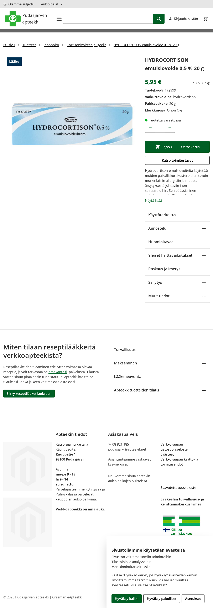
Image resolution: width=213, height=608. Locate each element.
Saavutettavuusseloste (178, 487)
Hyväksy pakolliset (161, 598)
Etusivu (9, 45)
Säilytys (155, 282)
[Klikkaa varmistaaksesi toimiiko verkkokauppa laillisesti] (185, 530)
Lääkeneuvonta (127, 376)
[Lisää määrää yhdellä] (170, 128)
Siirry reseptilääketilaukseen (29, 393)
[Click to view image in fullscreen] (72, 124)
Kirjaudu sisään (186, 18)
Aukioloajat (49, 4)
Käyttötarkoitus (162, 214)
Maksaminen (125, 362)
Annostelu (157, 228)
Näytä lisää (153, 200)
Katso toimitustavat (177, 160)
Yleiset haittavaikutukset (170, 255)
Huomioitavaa (160, 241)
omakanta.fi (57, 372)
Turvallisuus (125, 349)
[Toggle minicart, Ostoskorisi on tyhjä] (205, 18)
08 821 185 (120, 444)
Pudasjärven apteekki (34, 18)
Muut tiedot (159, 295)
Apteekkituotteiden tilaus (136, 390)
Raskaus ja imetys (164, 268)
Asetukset (193, 598)
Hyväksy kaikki (126, 598)
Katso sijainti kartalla (72, 444)
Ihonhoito (51, 45)
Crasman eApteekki (67, 597)
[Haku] (159, 19)
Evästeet (167, 454)
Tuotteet (29, 45)
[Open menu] (59, 18)
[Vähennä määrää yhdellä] (150, 128)
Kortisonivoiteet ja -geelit (86, 45)
